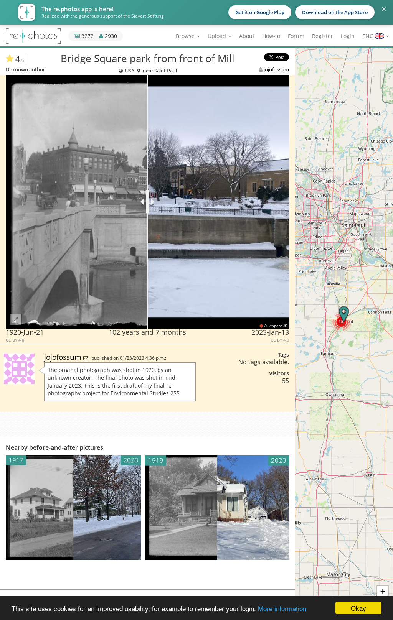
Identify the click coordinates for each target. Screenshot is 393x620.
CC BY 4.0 (15, 340)
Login (348, 35)
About (246, 35)
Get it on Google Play (259, 12)
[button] (341, 321)
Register (322, 35)
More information (282, 608)
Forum (296, 35)
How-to (271, 35)
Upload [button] (218, 35)
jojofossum (276, 69)
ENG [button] (368, 35)
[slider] (147, 201)
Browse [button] (186, 35)
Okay (358, 608)
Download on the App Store (335, 12)
